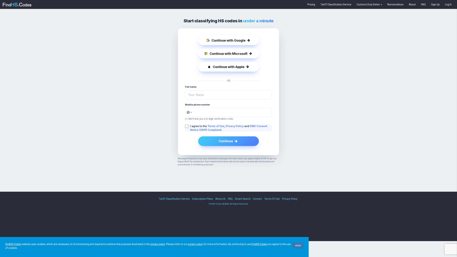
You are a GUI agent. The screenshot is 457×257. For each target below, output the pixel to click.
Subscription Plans (202, 198)
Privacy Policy (235, 126)
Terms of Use (216, 126)
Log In (448, 4)
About (412, 4)
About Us (220, 198)
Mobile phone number (197, 104)
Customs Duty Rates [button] (368, 4)
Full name (190, 86)
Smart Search (243, 198)
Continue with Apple (228, 67)
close (298, 245)
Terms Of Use (272, 198)
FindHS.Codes (13, 244)
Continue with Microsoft (228, 54)
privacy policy (157, 244)
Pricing (311, 4)
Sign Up (435, 4)
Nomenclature (395, 4)
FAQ (423, 4)
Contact (257, 198)
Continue (226, 141)
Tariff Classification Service (335, 4)
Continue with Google (228, 40)
